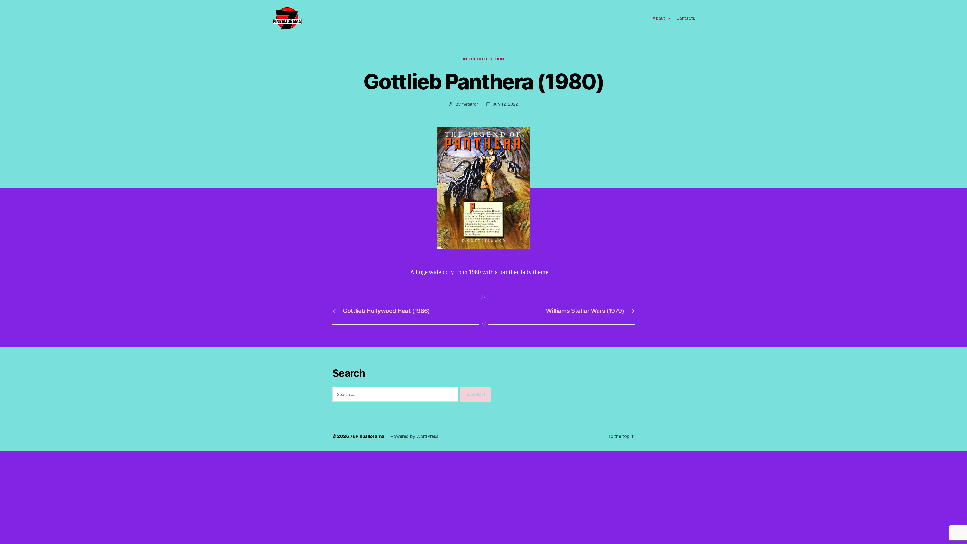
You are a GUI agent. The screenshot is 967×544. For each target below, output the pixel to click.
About (658, 18)
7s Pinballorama (367, 436)
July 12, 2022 (505, 104)
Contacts (685, 18)
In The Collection (483, 59)
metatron (469, 104)
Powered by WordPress (414, 436)
